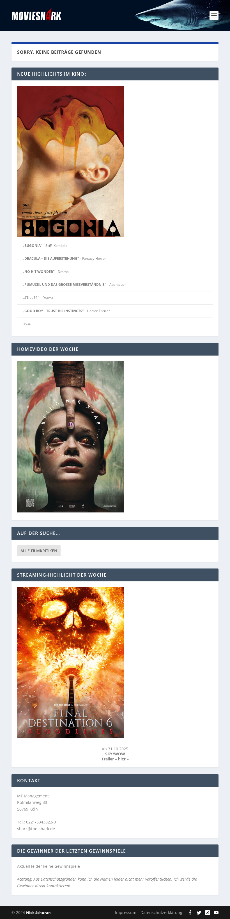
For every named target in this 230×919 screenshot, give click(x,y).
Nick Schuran (38, 912)
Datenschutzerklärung (161, 912)
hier (122, 759)
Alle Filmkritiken (38, 550)
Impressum (125, 912)
